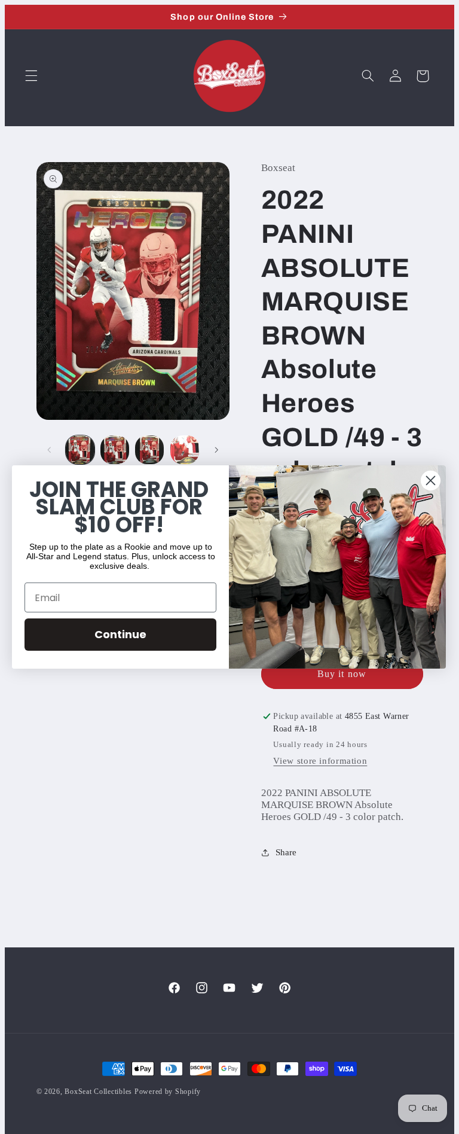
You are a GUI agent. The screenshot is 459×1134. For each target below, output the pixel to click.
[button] (31, 76)
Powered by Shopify (167, 1091)
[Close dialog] (430, 480)
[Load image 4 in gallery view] (184, 449)
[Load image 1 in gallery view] (80, 449)
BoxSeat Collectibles (98, 1091)
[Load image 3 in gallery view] (149, 449)
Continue (120, 634)
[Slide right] (216, 450)
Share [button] (286, 852)
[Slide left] (49, 450)
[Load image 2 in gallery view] (114, 449)
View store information (320, 761)
